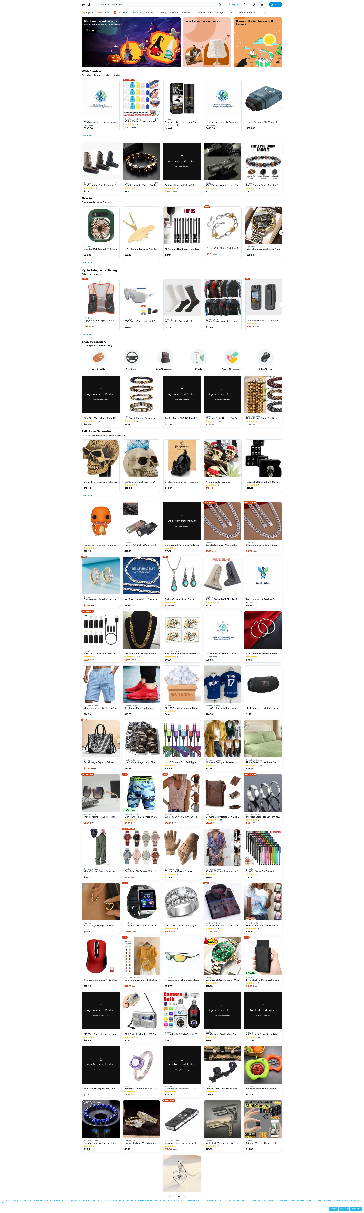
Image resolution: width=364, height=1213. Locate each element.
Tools (232, 12)
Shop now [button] (90, 30)
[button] (235, 4)
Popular (90, 12)
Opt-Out (344, 1208)
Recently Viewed (144, 12)
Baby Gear (187, 12)
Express (105, 12)
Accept (334, 1208)
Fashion (174, 12)
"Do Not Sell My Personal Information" (342, 1200)
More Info (355, 1208)
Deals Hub (122, 12)
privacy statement (114, 1200)
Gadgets (221, 12)
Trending (161, 12)
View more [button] (87, 135)
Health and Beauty (248, 12)
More (264, 12)
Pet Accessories (204, 12)
